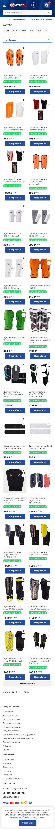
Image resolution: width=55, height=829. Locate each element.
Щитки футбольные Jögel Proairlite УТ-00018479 (12, 554)
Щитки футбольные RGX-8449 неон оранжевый (38, 181)
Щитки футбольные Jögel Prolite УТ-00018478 (38, 500)
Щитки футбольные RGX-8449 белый (12, 235)
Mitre (15, 30)
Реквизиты (8, 767)
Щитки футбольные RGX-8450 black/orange (14, 128)
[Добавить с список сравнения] (23, 48)
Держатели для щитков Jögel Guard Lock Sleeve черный (14, 500)
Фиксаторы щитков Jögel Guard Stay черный (14, 447)
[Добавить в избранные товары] (23, 53)
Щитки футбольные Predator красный (38, 128)
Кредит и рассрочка (12, 731)
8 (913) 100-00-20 (33, 5)
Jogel (6, 30)
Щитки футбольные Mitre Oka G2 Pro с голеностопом (38, 394)
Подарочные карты (12, 727)
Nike (39, 30)
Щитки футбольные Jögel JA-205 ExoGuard (39, 608)
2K (46, 30)
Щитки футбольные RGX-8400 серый (38, 235)
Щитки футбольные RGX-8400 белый (12, 287)
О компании (8, 759)
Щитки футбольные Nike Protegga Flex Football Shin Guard (40, 660)
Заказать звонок (11, 797)
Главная (6, 20)
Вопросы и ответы (11, 742)
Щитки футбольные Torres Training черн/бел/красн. (40, 340)
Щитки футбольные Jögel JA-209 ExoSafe (38, 553)
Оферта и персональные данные (18, 738)
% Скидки (7, 746)
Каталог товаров (20, 20)
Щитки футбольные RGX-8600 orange (12, 76)
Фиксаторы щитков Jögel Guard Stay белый (40, 447)
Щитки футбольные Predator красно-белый (14, 180)
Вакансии (7, 775)
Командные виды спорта (41, 20)
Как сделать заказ (11, 715)
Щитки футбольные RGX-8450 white (38, 76)
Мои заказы (8, 712)
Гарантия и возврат (12, 723)
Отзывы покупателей (12, 778)
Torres (23, 30)
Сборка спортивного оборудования (19, 734)
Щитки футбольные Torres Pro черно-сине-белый (13, 394)
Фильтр (12, 40)
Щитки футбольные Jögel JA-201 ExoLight (13, 659)
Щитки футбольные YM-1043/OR (40, 287)
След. (27, 692)
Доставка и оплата (11, 719)
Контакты (7, 763)
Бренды (6, 750)
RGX (31, 30)
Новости (7, 771)
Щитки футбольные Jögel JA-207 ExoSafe (13, 608)
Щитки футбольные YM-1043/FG (14, 339)
